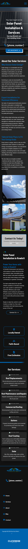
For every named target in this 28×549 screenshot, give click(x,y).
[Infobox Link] (14, 331)
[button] (14, 45)
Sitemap (14, 533)
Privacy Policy (22, 531)
